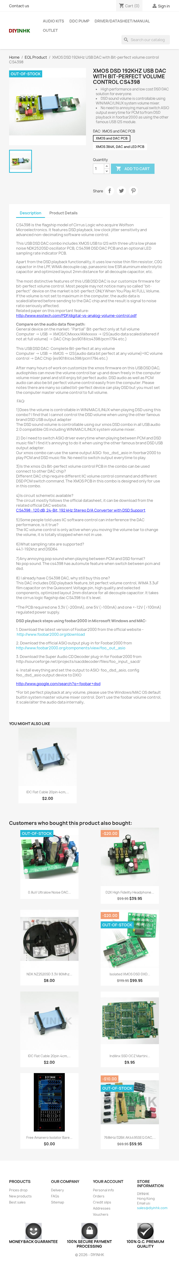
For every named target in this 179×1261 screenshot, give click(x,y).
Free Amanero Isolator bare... (49, 1137)
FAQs (55, 1196)
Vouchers (100, 1214)
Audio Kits (53, 21)
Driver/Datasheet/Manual (122, 21)
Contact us (19, 5)
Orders (98, 1196)
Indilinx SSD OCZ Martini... (130, 1056)
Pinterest (133, 190)
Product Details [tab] (63, 213)
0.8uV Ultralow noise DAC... (49, 892)
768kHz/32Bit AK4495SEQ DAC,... (130, 1137)
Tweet (121, 190)
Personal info (103, 1190)
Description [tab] (30, 213)
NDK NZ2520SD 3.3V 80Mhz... (49, 974)
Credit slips (102, 1202)
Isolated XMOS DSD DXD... (130, 974)
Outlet (50, 30)
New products (20, 1196)
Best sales (17, 1202)
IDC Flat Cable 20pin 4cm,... (47, 792)
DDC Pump (79, 21)
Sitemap (57, 1202)
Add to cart (133, 168)
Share (109, 190)
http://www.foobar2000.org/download (51, 634)
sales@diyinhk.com (152, 1208)
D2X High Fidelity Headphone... (130, 892)
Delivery (57, 1190)
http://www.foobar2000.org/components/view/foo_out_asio (70, 647)
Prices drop (18, 1190)
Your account (108, 1181)
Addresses (101, 1208)
